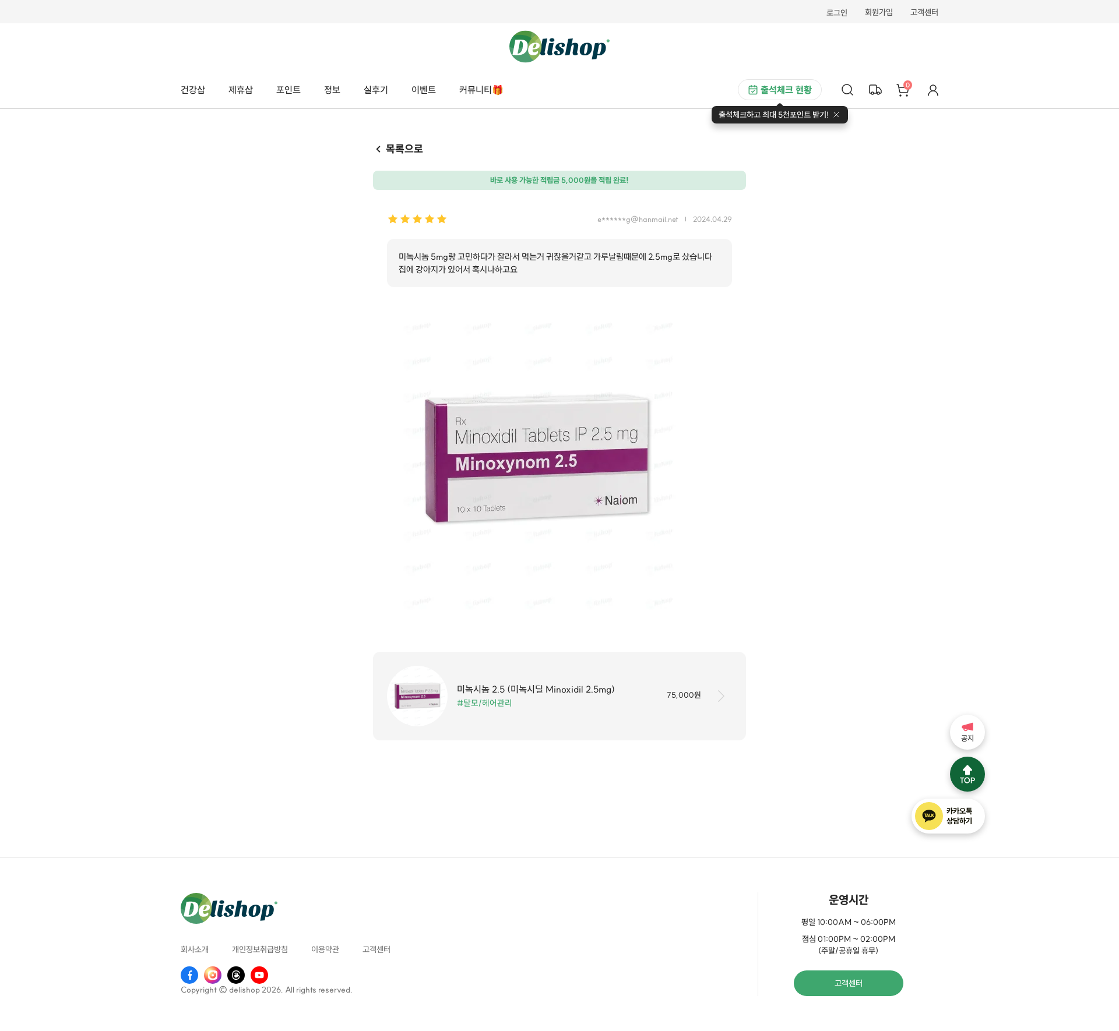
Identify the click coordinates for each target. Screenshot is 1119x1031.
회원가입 (879, 13)
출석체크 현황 (786, 90)
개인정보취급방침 (260, 949)
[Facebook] (189, 975)
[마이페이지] (933, 89)
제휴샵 (240, 90)
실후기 (376, 90)
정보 (332, 90)
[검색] (847, 90)
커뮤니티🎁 (481, 90)
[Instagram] (212, 975)
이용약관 (325, 949)
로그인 (836, 13)
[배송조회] (875, 90)
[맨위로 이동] (967, 774)
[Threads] (236, 975)
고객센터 (924, 13)
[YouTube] (259, 975)
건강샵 (193, 90)
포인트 (288, 90)
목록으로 (404, 149)
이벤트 (423, 90)
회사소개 (195, 949)
